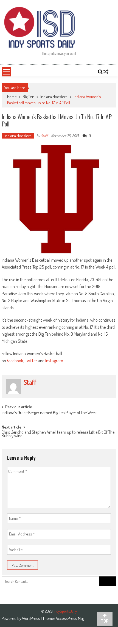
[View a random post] (105, 72)
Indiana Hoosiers (54, 96)
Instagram (54, 360)
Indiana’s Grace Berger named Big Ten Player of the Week (49, 413)
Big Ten (28, 96)
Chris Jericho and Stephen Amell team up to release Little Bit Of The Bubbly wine (58, 434)
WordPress (31, 618)
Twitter (31, 360)
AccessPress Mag (70, 618)
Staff (44, 135)
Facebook (15, 360)
